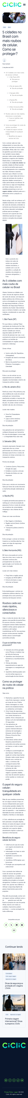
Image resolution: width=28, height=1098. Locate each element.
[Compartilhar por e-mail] (14, 930)
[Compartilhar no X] (11, 925)
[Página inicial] (11, 4)
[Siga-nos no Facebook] (10, 1080)
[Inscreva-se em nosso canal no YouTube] (22, 1080)
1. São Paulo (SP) (14, 77)
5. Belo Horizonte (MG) (16, 107)
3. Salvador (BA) (14, 93)
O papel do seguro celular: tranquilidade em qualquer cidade (14, 132)
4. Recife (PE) (13, 100)
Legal (16, 1092)
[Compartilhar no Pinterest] (22, 925)
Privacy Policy (8, 1092)
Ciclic (6, 900)
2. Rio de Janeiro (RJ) (15, 86)
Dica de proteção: (17, 88)
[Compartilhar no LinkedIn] (16, 925)
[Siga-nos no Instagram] (14, 1080)
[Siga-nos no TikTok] (18, 1080)
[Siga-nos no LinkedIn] (5, 1080)
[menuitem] (14, 1052)
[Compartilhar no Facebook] (6, 925)
